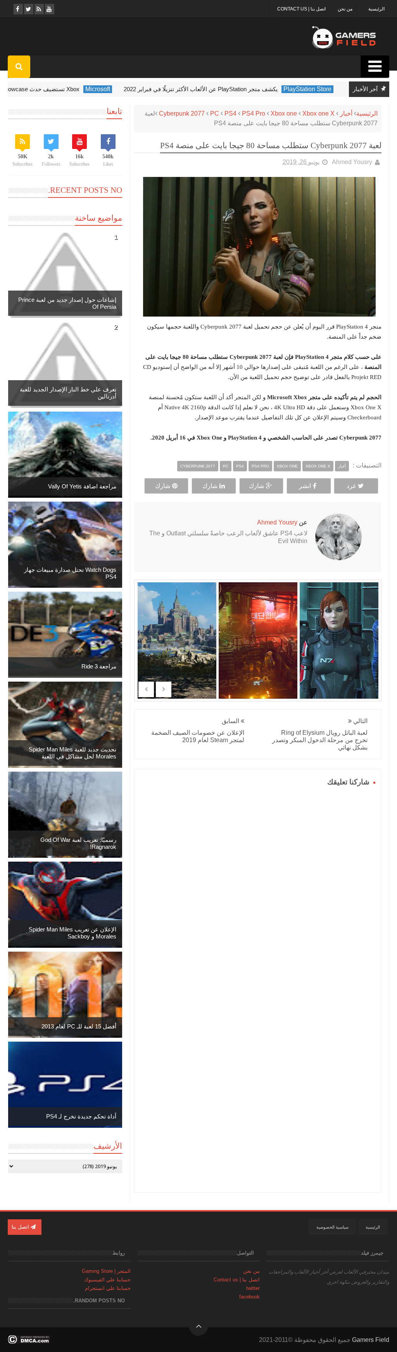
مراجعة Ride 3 (98, 666)
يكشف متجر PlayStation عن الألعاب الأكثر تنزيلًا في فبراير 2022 (204, 89)
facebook (249, 1297)
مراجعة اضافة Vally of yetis (82, 486)
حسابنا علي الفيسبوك (107, 1280)
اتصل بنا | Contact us (301, 9)
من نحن (345, 9)
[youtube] (49, 9)
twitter (253, 1288)
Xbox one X (318, 113)
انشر (305, 486)
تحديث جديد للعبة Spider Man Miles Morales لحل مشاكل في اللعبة (72, 753)
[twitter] (28, 9)
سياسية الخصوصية (332, 1227)
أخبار (346, 113)
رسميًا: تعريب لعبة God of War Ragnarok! (78, 843)
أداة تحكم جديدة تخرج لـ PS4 (81, 1116)
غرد (351, 486)
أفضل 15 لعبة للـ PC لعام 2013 (78, 1026)
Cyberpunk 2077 (182, 113)
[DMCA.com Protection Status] (29, 1341)
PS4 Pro (253, 113)
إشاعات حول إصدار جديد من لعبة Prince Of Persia (67, 303)
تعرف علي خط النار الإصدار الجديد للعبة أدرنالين (68, 393)
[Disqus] (257, 886)
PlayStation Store (311, 89)
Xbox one (284, 113)
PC (214, 113)
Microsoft (101, 89)
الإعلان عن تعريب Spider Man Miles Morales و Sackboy (72, 933)
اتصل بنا (21, 1227)
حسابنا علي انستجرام (108, 1288)
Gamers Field (370, 1339)
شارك (256, 486)
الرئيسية (376, 9)
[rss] (38, 9)
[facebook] (17, 9)
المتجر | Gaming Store (106, 1271)
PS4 (230, 113)
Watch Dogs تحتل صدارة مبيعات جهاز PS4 (70, 573)
